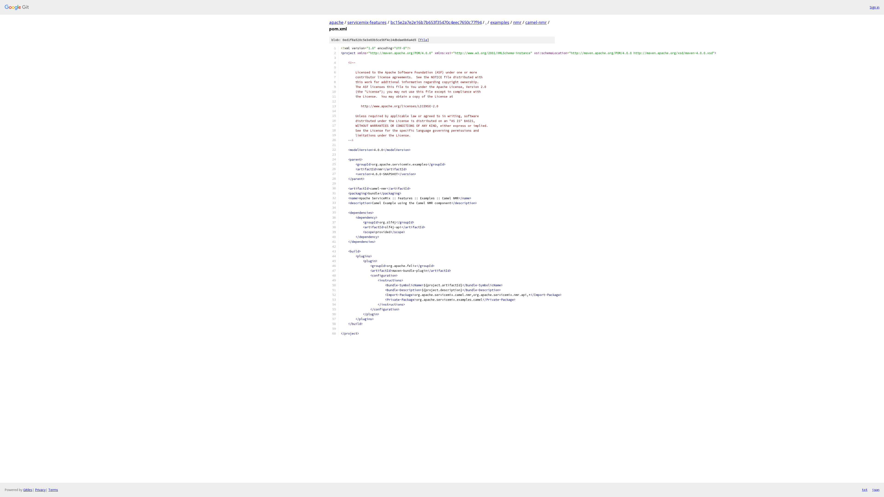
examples (499, 22)
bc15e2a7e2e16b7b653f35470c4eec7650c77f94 (436, 22)
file (423, 40)
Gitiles (27, 490)
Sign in (874, 7)
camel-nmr (536, 22)
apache (336, 22)
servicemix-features (367, 22)
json (875, 490)
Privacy (40, 490)
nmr (517, 22)
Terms (53, 490)
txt (864, 490)
